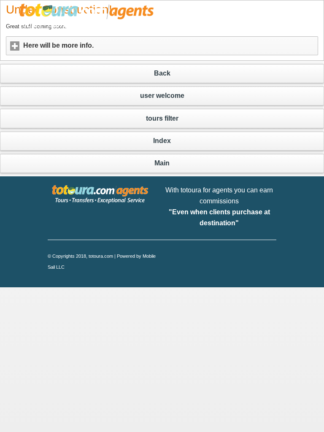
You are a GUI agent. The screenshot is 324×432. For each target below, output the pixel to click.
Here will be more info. (97, 45)
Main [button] (162, 163)
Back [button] (162, 73)
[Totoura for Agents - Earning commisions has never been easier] (87, 20)
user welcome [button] (162, 95)
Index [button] (162, 140)
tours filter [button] (162, 118)
